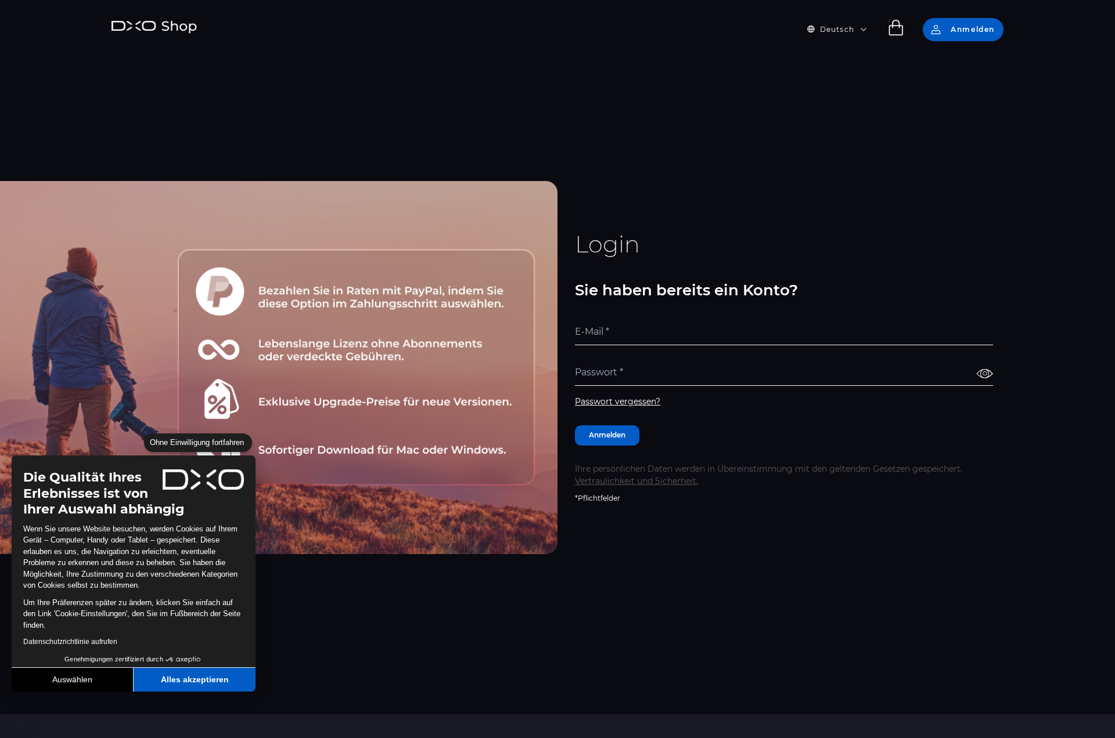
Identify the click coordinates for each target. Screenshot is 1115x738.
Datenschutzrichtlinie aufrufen (70, 642)
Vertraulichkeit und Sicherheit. (636, 481)
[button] (17, 725)
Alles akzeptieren (195, 679)
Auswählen (72, 679)
